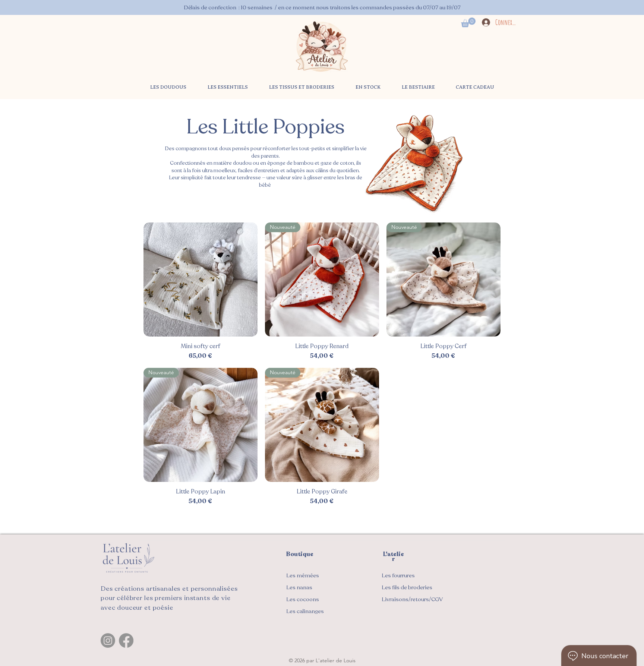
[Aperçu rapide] (200, 279)
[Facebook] (126, 640)
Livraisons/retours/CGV (412, 599)
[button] (468, 22)
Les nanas (299, 587)
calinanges (305, 611)
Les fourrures (398, 575)
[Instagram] (108, 640)
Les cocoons (302, 599)
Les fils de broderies (407, 587)
